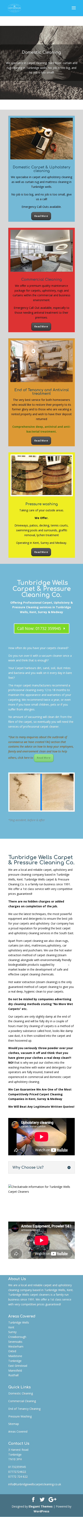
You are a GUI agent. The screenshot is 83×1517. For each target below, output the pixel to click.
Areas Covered (17, 1431)
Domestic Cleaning (41, 52)
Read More (41, 216)
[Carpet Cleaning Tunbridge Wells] (41, 809)
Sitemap (13, 1424)
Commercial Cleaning (41, 279)
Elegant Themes (41, 1506)
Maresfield (15, 1370)
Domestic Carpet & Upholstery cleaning (41, 169)
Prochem (61, 965)
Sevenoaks (15, 1342)
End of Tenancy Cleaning (24, 1409)
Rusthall (13, 1375)
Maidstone (15, 1356)
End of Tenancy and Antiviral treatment (41, 392)
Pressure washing (41, 504)
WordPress (41, 1511)
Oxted (12, 1351)
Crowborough (17, 1337)
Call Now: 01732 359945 (39, 628)
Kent (11, 1327)
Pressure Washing (20, 1416)
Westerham (15, 1346)
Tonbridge (15, 1361)
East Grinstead (17, 1366)
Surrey (12, 1332)
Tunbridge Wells (18, 1322)
